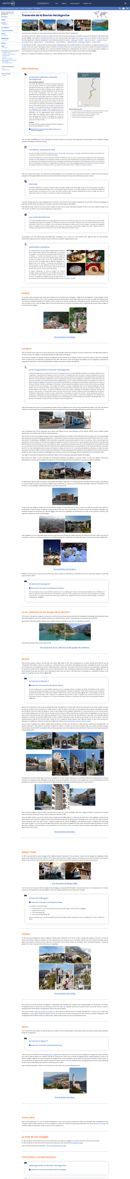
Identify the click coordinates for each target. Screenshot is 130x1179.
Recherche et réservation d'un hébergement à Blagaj (46, 902)
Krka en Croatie (100, 1123)
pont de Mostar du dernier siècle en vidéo (78, 721)
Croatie (94, 42)
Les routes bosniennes (39, 217)
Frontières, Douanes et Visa (42, 150)
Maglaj (3, 20)
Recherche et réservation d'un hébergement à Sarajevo (47, 588)
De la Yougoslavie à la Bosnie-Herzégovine (49, 370)
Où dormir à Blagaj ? (38, 898)
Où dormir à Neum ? (38, 1041)
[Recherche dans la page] (120, 8)
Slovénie (60, 47)
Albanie (69, 42)
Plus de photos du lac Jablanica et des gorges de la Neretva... (65, 647)
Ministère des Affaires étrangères (83, 165)
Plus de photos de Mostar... (65, 832)
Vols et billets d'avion (7, 63)
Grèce (58, 42)
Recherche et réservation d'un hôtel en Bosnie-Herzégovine (48, 1169)
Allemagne (74, 40)
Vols (3, 68)
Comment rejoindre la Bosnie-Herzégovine (43, 78)
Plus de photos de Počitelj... (65, 993)
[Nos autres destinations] (127, 8)
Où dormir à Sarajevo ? (40, 584)
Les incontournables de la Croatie (56, 1146)
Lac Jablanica (5, 27)
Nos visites (4, 17)
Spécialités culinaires (39, 247)
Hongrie (99, 40)
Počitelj (3, 43)
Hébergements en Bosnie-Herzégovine (47, 1165)
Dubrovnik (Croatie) (51, 1054)
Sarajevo (3, 23)
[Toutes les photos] (123, 8)
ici (92, 117)
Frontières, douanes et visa (8, 54)
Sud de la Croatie (47, 36)
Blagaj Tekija (5, 38)
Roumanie (25, 42)
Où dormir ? (5, 24)
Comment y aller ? (6, 52)
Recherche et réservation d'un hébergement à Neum (46, 1045)
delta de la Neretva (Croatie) (44, 1011)
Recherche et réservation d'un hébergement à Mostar (47, 685)
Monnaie (33, 184)
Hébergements (6, 55)
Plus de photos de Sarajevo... (65, 569)
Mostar (3, 33)
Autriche (87, 40)
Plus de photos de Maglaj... (65, 337)
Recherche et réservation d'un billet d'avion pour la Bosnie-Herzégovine (46, 129)
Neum (3, 46)
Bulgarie (36, 42)
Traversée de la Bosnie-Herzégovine (7, 14)
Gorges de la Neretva (7, 30)
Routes (4, 57)
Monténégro (81, 42)
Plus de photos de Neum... (65, 1097)
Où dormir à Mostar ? (39, 681)
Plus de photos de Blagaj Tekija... (65, 883)
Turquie (81, 38)
